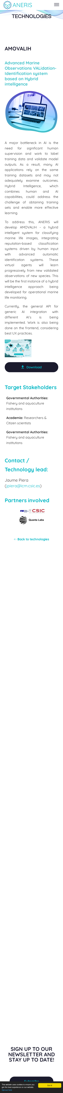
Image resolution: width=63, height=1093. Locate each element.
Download (34, 367)
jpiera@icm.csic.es (23, 485)
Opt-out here (7, 1090)
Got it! (49, 1085)
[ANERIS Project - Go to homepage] (17, 5)
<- (31, 539)
